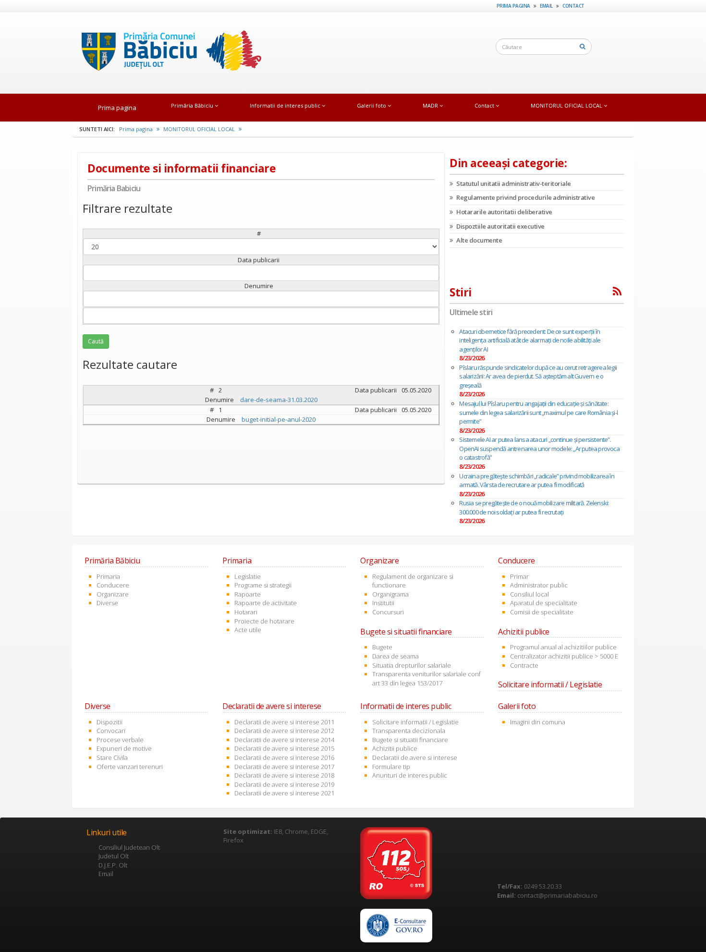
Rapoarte (247, 594)
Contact (573, 5)
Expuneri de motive (124, 748)
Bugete (382, 647)
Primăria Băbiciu (193, 105)
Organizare (113, 594)
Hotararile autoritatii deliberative (503, 211)
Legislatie (247, 576)
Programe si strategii (263, 585)
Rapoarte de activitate (265, 602)
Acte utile (247, 629)
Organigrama (390, 594)
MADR (431, 105)
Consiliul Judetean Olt (129, 847)
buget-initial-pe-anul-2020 (279, 419)
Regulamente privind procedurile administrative (525, 197)
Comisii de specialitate (541, 612)
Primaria (108, 576)
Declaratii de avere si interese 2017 (284, 766)
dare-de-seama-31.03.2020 (278, 399)
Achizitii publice (394, 748)
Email (546, 5)
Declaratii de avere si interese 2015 (284, 748)
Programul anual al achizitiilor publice (563, 647)
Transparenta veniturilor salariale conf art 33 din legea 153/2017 (426, 678)
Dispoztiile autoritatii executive (500, 226)
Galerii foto (372, 105)
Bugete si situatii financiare (410, 739)
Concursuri (388, 612)
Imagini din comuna (537, 722)
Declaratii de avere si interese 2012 (284, 730)
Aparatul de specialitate (543, 602)
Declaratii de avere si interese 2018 (284, 775)
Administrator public (539, 585)
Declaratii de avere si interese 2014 (284, 739)
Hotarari (245, 612)
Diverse (107, 602)
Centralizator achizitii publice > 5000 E (564, 656)
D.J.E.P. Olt (112, 865)
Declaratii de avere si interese (414, 757)
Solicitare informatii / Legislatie (415, 722)
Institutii (383, 602)
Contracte (524, 665)
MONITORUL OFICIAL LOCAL (567, 105)
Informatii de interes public (286, 105)
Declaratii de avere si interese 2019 (284, 784)
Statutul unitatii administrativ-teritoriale (513, 183)
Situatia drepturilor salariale (411, 665)
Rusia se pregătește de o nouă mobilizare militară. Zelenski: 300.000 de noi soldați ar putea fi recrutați (534, 507)
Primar (519, 576)
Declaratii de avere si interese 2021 (284, 793)
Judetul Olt (113, 856)
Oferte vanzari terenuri (130, 766)
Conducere (113, 585)
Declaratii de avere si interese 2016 (284, 757)
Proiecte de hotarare (264, 621)
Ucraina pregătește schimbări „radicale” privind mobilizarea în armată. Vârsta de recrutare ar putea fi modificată (536, 480)
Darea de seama (395, 656)
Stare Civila (112, 757)
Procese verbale (120, 739)
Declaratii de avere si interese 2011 (284, 722)
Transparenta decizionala (408, 730)
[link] (396, 925)
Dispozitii (109, 722)
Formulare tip (391, 766)
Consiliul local (529, 594)
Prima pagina (513, 5)
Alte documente (478, 240)
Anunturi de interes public (409, 775)
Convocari (111, 730)
